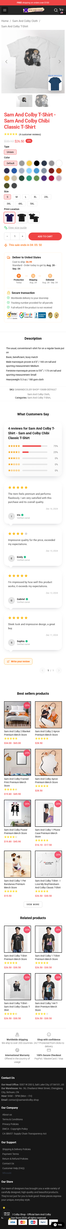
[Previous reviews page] (42, 670)
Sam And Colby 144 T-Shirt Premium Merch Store (46, 1006)
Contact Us (8, 1163)
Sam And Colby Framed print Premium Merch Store (16, 782)
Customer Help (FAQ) (13, 1168)
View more (33, 904)
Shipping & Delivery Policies (16, 1149)
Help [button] (60, 1225)
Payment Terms (10, 1154)
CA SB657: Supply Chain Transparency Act (24, 1133)
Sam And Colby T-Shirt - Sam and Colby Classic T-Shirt (17, 1006)
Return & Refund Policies (15, 1158)
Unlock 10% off (7, 1214)
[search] (56, 10)
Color (7, 157)
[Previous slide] (6, 61)
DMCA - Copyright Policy (15, 1129)
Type (6, 146)
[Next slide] (59, 61)
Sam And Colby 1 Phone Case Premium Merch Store (47, 833)
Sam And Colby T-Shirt (14, 26)
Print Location (11, 209)
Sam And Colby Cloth (25, 21)
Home (4, 21)
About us (7, 1114)
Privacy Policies (10, 1124)
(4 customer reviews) (30, 134)
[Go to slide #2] (42, 101)
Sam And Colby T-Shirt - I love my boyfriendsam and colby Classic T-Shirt (48, 884)
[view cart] (61, 10)
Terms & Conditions (12, 1119)
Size (6, 191)
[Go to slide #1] (24, 101)
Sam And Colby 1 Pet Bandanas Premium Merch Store (15, 884)
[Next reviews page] (59, 670)
